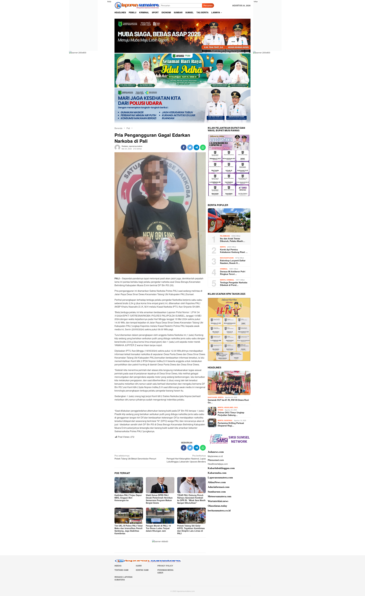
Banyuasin (212, 397)
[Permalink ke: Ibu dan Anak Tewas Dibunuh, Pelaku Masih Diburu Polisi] (229, 220)
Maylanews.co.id (215, 456)
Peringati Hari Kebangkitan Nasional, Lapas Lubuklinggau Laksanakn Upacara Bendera (186, 458)
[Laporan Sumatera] (136, 5)
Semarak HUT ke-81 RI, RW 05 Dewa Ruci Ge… (228, 401)
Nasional (228, 420)
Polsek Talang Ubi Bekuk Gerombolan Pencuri (135, 457)
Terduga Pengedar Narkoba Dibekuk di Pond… (233, 283)
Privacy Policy (165, 565)
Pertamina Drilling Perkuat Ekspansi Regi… (231, 424)
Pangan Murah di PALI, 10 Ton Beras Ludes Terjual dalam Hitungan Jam (158, 528)
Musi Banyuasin (227, 258)
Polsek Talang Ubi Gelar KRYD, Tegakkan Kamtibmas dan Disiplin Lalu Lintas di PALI (191, 529)
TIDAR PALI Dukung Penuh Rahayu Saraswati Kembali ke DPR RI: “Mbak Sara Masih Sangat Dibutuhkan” (191, 499)
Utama (220, 410)
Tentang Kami (121, 570)
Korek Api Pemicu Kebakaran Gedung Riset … (234, 250)
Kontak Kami (142, 570)
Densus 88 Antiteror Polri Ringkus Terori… (232, 272)
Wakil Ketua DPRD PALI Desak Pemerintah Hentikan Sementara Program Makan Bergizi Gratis (159, 499)
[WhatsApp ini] (203, 147)
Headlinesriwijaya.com (218, 463)
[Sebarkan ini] (183, 147)
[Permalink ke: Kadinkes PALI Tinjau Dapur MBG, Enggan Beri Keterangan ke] (128, 485)
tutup (109, 1)
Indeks (117, 565)
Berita (223, 247)
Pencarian (208, 5)
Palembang (225, 236)
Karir (139, 565)
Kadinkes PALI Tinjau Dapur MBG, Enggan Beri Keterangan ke (128, 498)
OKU (236, 407)
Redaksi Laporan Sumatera (123, 578)
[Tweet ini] (190, 147)
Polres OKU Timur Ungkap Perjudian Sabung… (231, 413)
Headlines (228, 407)
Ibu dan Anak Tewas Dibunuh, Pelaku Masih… (232, 239)
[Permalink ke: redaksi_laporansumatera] (117, 147)
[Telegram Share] (196, 147)
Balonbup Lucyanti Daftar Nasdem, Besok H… (233, 261)
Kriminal (224, 269)
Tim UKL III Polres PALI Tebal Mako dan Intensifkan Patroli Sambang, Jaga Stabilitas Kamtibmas (128, 529)
